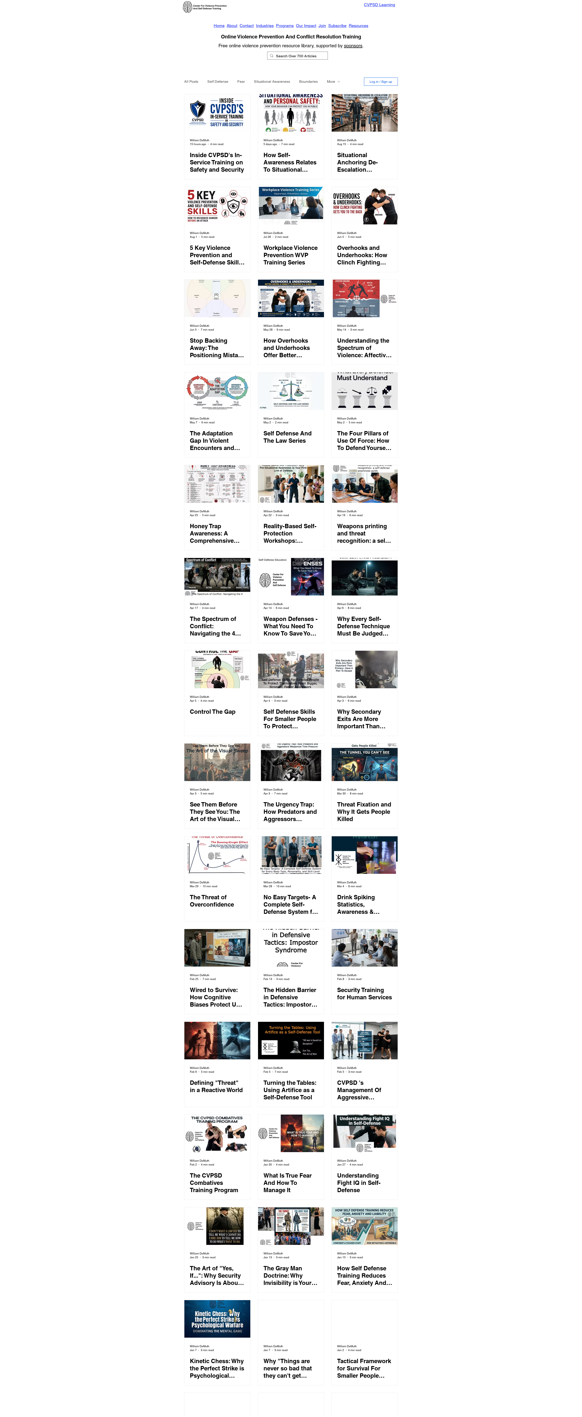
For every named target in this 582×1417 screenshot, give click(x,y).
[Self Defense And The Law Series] (291, 391)
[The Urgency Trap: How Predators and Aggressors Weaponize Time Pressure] (291, 762)
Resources (358, 25)
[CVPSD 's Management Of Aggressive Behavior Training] (365, 1040)
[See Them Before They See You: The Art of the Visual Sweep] (217, 762)
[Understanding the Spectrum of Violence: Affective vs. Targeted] (365, 298)
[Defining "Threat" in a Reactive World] (217, 1040)
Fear (241, 81)
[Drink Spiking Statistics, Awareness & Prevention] (365, 855)
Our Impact (306, 25)
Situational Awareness (272, 81)
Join (322, 25)
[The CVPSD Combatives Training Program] (217, 1133)
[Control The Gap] (217, 669)
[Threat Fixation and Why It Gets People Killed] (365, 762)
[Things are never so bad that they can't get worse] (291, 1319)
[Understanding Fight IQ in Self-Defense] (365, 1133)
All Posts (191, 81)
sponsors (353, 45)
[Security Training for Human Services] (365, 948)
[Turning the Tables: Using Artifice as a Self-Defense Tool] (291, 1040)
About (232, 25)
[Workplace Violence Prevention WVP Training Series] (291, 205)
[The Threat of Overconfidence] (217, 855)
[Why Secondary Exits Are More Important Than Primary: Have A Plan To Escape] (365, 669)
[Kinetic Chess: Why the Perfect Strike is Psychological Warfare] (217, 1319)
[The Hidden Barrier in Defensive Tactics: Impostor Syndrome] (291, 948)
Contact (247, 25)
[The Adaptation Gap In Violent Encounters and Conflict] (217, 391)
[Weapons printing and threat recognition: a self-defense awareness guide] (365, 484)
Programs (285, 25)
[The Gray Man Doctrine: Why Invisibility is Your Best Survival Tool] (291, 1226)
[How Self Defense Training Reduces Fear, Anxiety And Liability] (365, 1226)
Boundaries (308, 81)
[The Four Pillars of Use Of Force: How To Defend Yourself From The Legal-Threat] (365, 391)
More (331, 81)
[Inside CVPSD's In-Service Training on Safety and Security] (217, 113)
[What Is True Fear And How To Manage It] (291, 1133)
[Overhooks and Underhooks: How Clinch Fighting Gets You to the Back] (365, 205)
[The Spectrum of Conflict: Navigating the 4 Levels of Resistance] (217, 576)
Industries (265, 25)
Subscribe (337, 25)
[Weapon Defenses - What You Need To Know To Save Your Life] (291, 576)
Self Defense (217, 81)
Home (219, 25)
